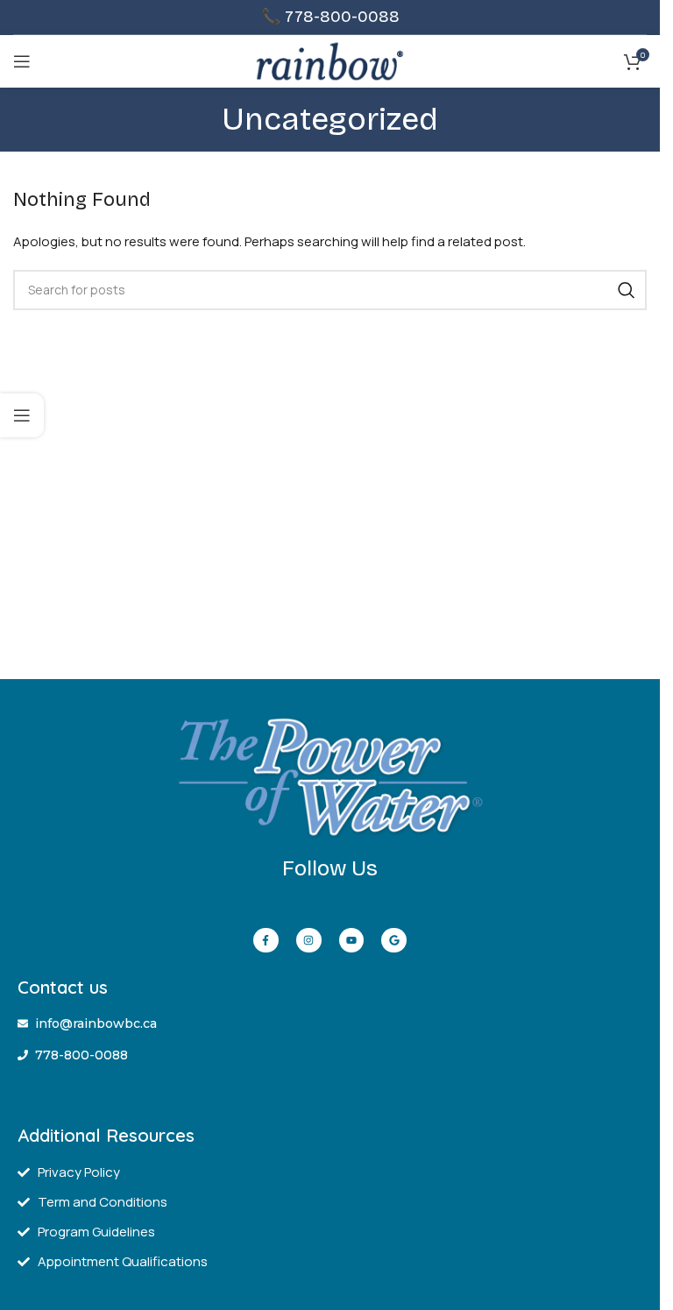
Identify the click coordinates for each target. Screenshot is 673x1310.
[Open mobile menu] (21, 61)
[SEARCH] (626, 290)
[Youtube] (352, 940)
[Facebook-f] (266, 940)
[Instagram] (309, 940)
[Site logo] (329, 60)
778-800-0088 (342, 16)
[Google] (394, 940)
